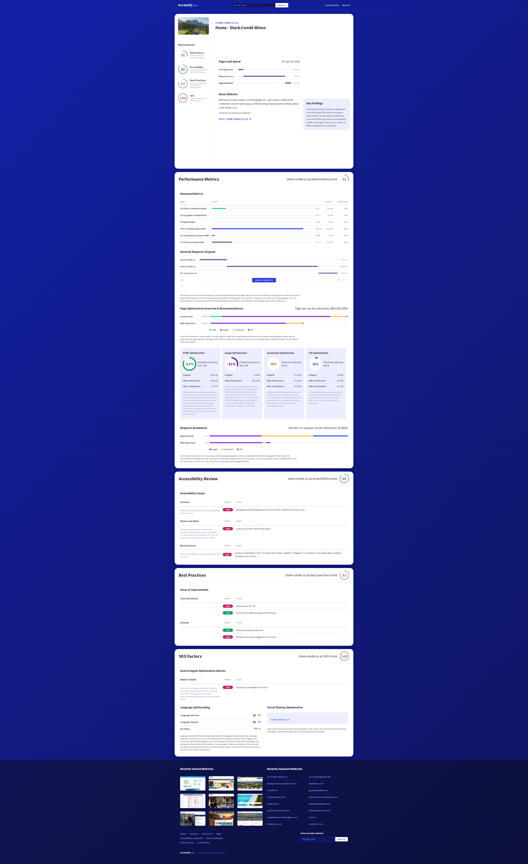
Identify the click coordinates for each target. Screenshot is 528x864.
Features (194, 833)
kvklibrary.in (273, 803)
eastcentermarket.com (278, 810)
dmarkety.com (316, 783)
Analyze (282, 5)
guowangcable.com (318, 790)
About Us (346, 5)
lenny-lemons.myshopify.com (323, 797)
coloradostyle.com (276, 797)
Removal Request (215, 838)
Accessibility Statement (191, 838)
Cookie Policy (203, 842)
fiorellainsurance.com (319, 810)
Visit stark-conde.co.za (233, 119)
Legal (218, 833)
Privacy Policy (187, 842)
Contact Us (207, 833)
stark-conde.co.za (226, 22)
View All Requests (264, 280)
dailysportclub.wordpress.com (282, 783)
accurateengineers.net (320, 776)
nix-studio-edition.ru (277, 776)
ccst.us (312, 817)
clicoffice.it (272, 790)
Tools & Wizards (332, 5)
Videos (183, 833)
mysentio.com (316, 824)
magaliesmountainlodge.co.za (282, 817)
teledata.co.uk (274, 824)
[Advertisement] (282, 47)
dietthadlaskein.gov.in (320, 803)
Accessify (188, 5)
